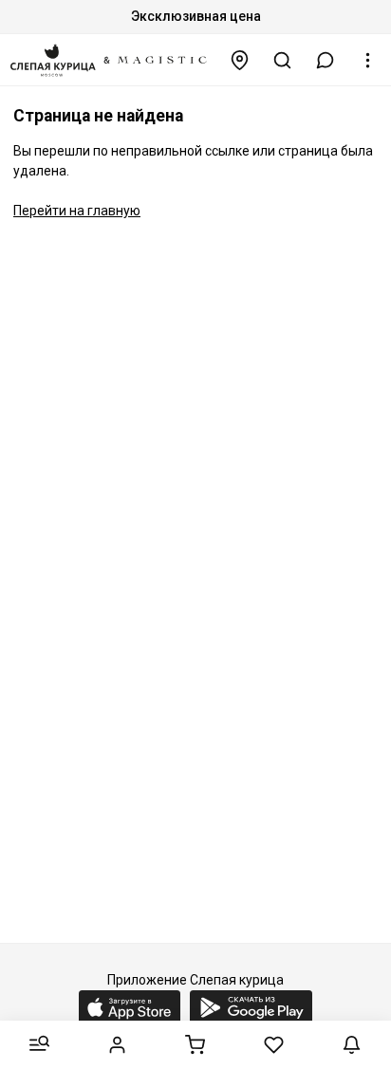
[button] (325, 60)
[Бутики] (240, 60)
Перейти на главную (76, 210)
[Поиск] (283, 60)
